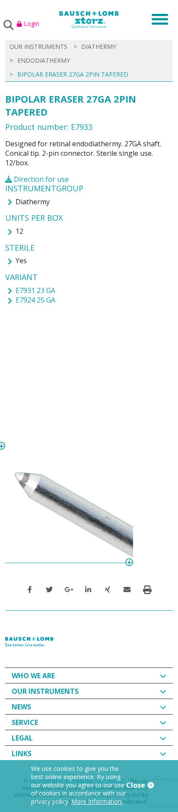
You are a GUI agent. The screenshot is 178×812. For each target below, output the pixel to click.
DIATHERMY (98, 46)
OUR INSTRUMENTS (38, 46)
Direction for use (40, 179)
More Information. (97, 801)
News (21, 707)
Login (31, 23)
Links (22, 753)
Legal (22, 738)
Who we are (33, 675)
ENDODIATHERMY (43, 60)
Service (25, 722)
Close (136, 785)
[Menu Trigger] (157, 18)
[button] (30, 589)
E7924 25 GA (35, 300)
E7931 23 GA (35, 290)
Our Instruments (45, 691)
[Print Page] (147, 590)
